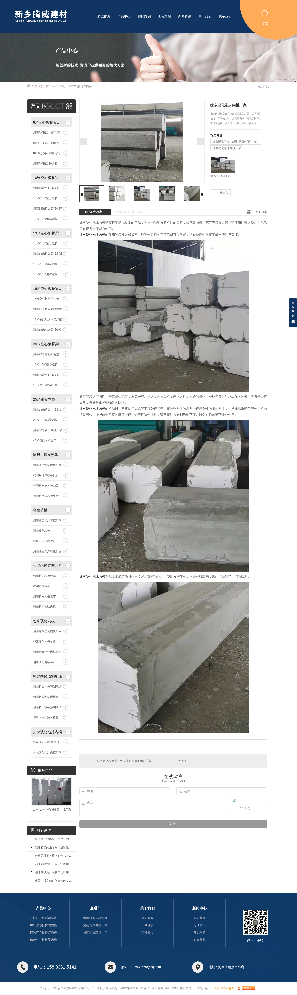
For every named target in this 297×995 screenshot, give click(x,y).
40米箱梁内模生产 (44, 440)
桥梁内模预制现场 (47, 676)
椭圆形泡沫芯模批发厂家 (48, 475)
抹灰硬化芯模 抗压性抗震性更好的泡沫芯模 (51, 742)
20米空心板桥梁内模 (48, 344)
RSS (175, 988)
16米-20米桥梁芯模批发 (48, 385)
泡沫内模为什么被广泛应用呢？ (53, 864)
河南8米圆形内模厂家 (46, 132)
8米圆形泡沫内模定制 (46, 153)
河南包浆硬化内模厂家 (47, 631)
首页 (49, 86)
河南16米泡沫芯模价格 (47, 329)
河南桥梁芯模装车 (44, 575)
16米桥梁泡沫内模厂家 (47, 319)
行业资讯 (200, 925)
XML (167, 988)
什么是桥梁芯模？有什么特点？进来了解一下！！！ (53, 855)
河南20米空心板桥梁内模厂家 (51, 354)
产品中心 (124, 16)
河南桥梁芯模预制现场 (47, 707)
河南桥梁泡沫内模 (44, 606)
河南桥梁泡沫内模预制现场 (50, 697)
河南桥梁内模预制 (95, 918)
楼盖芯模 (40, 510)
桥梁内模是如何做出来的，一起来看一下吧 (53, 880)
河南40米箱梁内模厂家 (47, 430)
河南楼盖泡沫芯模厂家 (47, 520)
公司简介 (147, 918)
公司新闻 (200, 918)
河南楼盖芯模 (41, 530)
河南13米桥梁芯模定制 (47, 253)
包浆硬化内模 (44, 621)
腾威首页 (103, 16)
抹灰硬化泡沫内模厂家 (47, 752)
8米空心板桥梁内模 (48, 122)
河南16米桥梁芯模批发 (47, 309)
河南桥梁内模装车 (44, 596)
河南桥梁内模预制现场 (47, 686)
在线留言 (222, 192)
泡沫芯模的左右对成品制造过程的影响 (53, 847)
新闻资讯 (184, 16)
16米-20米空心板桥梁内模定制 (51, 364)
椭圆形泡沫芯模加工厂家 (48, 485)
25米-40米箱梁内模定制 (48, 419)
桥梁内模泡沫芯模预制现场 (50, 717)
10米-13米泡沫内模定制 (48, 218)
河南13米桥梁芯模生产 (47, 208)
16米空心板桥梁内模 (48, 289)
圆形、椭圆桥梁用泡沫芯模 (50, 142)
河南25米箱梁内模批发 (47, 409)
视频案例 (144, 16)
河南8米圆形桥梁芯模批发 (49, 163)
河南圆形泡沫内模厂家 (47, 465)
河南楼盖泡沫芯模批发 (47, 551)
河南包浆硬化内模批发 (47, 651)
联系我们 (225, 16)
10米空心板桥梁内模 (48, 178)
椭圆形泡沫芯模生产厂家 (48, 496)
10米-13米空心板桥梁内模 (49, 198)
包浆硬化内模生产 (44, 662)
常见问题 (200, 932)
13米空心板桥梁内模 (48, 233)
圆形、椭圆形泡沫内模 (48, 455)
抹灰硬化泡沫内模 (80, 86)
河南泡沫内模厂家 (95, 925)
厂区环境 (147, 925)
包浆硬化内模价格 (44, 641)
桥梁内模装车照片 (47, 566)
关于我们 (204, 16)
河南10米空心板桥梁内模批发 (51, 187)
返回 (261, 86)
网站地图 (157, 988)
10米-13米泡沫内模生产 (48, 264)
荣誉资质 (147, 932)
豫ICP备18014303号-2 (134, 988)
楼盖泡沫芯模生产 (44, 541)
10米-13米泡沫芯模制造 (48, 274)
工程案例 (164, 16)
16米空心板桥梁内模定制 (49, 298)
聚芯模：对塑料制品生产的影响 (53, 839)
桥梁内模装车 (41, 586)
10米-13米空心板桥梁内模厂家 (51, 243)
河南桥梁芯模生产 (95, 932)
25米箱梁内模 (44, 399)
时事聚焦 (200, 939)
